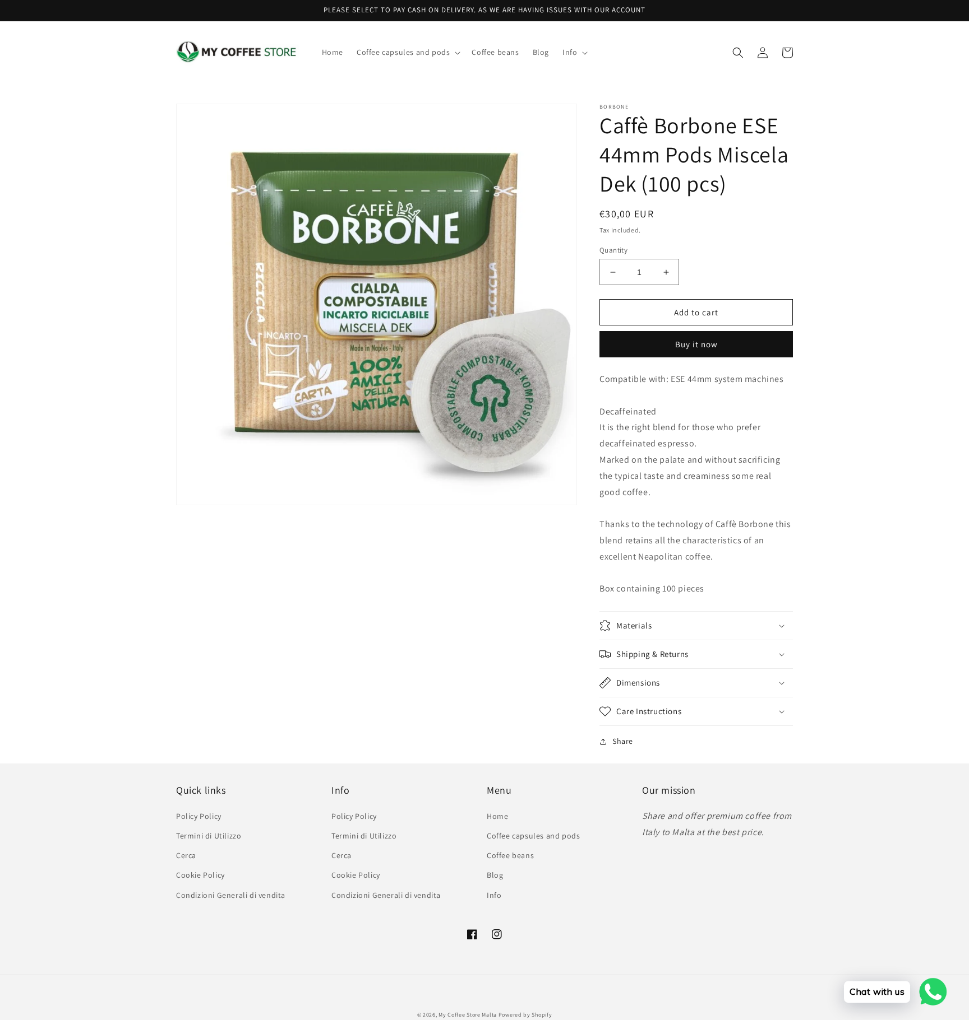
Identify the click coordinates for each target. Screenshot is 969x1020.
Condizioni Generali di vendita (230, 895)
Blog (495, 875)
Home (497, 816)
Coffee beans (510, 855)
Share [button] (622, 741)
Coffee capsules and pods (533, 836)
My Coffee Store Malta (468, 1014)
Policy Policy (199, 816)
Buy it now (696, 344)
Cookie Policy (200, 875)
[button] (407, 52)
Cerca (186, 855)
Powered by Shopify (525, 1014)
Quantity (613, 250)
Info (494, 895)
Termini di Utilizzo (208, 836)
